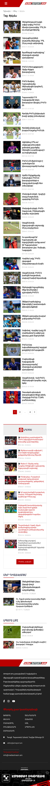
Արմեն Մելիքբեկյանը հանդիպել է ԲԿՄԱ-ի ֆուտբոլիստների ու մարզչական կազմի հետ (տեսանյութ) (32, 180)
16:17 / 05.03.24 (28, 47)
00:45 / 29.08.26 (25, 471)
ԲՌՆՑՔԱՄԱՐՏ (9, 727)
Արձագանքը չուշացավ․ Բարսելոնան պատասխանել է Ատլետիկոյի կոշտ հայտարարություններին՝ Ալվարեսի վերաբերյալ (31, 545)
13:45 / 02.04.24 (28, 33)
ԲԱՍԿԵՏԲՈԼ (8, 723)
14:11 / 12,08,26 (24, 610)
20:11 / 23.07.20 (28, 119)
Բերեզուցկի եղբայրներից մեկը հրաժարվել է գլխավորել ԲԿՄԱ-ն (33, 290)
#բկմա (22, 11)
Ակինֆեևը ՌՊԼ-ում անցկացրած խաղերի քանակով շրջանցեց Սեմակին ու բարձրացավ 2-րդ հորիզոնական (33, 147)
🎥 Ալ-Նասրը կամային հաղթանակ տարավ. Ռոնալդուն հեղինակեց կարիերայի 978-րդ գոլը (31, 494)
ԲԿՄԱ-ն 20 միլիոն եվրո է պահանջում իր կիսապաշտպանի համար (33, 163)
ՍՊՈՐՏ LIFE (30, 727)
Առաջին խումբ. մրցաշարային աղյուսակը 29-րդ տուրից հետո (33, 225)
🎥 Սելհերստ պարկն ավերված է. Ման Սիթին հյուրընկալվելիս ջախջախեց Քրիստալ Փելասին (30, 453)
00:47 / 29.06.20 (28, 231)
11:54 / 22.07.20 (28, 169)
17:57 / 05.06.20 (28, 353)
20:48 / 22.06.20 (28, 296)
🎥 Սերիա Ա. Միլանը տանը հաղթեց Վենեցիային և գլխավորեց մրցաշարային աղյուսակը (31, 466)
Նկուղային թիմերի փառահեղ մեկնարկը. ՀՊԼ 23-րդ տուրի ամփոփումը (33, 40)
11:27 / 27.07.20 (28, 108)
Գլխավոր (7, 11)
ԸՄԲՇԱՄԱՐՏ (8, 731)
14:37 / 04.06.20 (28, 373)
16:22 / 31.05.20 (28, 386)
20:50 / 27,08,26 (30, 594)
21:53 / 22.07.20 (28, 156)
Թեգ (15, 11)
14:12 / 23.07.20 (28, 134)
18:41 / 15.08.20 (28, 92)
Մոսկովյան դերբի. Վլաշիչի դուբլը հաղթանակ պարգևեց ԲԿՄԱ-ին (33, 196)
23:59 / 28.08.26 (25, 500)
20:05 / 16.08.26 (22, 648)
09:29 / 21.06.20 (28, 310)
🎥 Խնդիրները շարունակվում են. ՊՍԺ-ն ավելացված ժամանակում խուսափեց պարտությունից (30, 440)
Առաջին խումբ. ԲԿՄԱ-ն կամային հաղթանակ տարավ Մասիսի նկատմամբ (34, 275)
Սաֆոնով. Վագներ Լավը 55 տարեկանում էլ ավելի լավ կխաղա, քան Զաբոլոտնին (34, 333)
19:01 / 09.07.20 (28, 189)
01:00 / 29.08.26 (25, 445)
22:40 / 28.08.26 (25, 553)
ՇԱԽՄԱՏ (29, 719)
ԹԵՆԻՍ (6, 719)
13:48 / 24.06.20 (28, 267)
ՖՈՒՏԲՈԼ (7, 715)
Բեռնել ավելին (25, 562)
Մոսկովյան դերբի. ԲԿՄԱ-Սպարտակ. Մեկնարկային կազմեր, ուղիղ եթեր (33, 211)
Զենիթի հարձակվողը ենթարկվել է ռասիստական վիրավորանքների (34, 304)
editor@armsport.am (14, 743)
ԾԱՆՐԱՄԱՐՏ (30, 715)
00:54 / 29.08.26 (25, 458)
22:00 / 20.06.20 (28, 322)
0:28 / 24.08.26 (28, 636)
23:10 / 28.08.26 (25, 535)
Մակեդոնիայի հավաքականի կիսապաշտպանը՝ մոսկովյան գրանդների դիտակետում (32, 364)
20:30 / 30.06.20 (28, 217)
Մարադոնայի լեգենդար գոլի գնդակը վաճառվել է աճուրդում (32, 629)
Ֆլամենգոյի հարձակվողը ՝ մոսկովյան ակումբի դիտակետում (33, 55)
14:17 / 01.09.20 (28, 75)
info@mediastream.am (12, 755)
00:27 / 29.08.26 (25, 487)
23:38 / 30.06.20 (28, 202)
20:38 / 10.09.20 (28, 61)
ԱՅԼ (26, 723)
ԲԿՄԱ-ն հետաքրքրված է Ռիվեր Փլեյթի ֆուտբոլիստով (32, 69)
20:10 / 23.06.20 (28, 281)
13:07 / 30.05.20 (28, 403)
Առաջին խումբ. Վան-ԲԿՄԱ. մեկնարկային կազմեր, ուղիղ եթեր (34, 380)
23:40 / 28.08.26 (25, 520)
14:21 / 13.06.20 (28, 339)
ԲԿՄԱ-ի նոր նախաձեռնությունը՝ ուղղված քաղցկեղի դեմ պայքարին (34, 347)
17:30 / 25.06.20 (28, 253)
